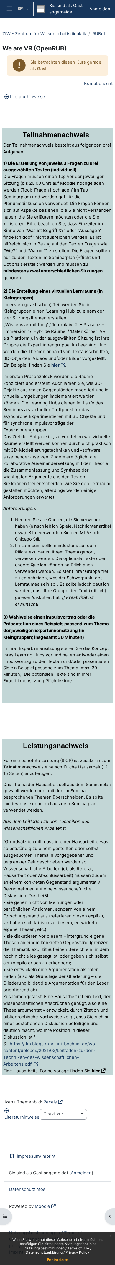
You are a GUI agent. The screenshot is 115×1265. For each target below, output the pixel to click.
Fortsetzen (57, 1259)
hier (55, 365)
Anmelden (99, 8)
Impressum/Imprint (36, 1156)
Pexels (50, 1102)
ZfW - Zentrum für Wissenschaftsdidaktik (44, 33)
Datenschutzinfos (27, 1189)
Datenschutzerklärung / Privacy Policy (57, 1252)
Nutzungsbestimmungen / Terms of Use (57, 1248)
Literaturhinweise (27, 96)
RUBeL (99, 33)
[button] (23, 9)
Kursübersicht (98, 83)
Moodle (42, 1206)
